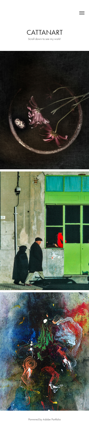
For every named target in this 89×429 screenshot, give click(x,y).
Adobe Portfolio (52, 419)
